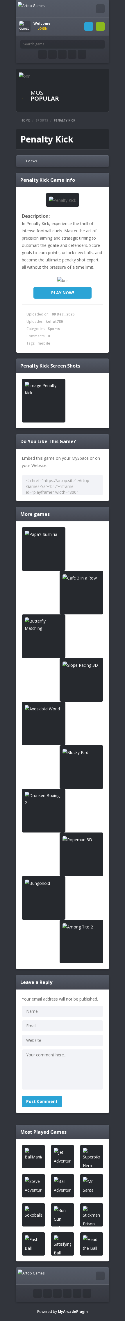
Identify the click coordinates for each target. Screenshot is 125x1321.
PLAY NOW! (62, 292)
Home (25, 120)
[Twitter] (52, 54)
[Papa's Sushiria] (43, 534)
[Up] (87, 1293)
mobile (44, 343)
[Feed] (72, 54)
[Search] (100, 44)
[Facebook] (42, 54)
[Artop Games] (31, 5)
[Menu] (100, 8)
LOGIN (88, 26)
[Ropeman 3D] (81, 839)
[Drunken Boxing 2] (43, 799)
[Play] (33, 1154)
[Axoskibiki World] (43, 708)
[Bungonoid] (43, 883)
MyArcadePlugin (73, 1311)
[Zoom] (43, 389)
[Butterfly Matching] (43, 624)
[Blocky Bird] (81, 752)
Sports (42, 120)
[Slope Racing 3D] (81, 665)
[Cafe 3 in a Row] (81, 577)
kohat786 (54, 321)
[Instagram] (62, 54)
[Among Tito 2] (81, 926)
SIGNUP (100, 26)
